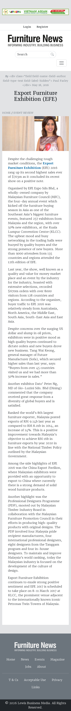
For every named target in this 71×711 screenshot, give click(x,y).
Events (40, 659)
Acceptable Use (35, 680)
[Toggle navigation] (61, 63)
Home (6, 112)
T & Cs (13, 680)
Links (35, 687)
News (25, 659)
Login (27, 26)
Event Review (23, 112)
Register (42, 26)
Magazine (57, 659)
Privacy (57, 680)
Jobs (28, 666)
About (41, 666)
